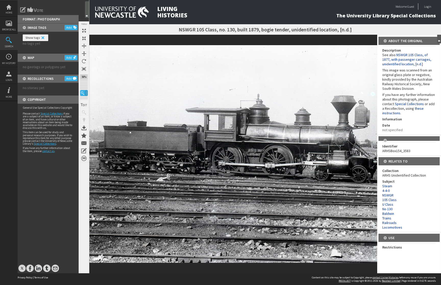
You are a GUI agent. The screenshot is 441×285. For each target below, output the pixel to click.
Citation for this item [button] (84, 158)
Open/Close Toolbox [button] (87, 9)
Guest (410, 6)
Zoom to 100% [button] (84, 69)
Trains (386, 218)
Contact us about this (84, 143)
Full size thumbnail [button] (84, 30)
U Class (387, 204)
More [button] (9, 96)
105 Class (389, 199)
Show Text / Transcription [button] (84, 105)
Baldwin (388, 213)
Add (69, 27)
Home (9, 12)
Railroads (389, 222)
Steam (387, 186)
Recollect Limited (391, 280)
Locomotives (392, 227)
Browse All (9, 29)
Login (9, 80)
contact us (48, 151)
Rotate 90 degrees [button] (84, 61)
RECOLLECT (345, 280)
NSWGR (388, 195)
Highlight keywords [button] (84, 120)
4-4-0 (386, 190)
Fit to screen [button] (84, 38)
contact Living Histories (385, 277)
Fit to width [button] (84, 46)
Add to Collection (84, 135)
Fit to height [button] (84, 53)
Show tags (33, 38)
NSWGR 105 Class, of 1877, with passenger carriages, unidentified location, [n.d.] (406, 59)
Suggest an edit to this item (23, 10)
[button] (84, 93)
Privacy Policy (25, 277)
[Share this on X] (22, 265)
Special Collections (51, 113)
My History (9, 63)
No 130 (387, 209)
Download (84, 128)
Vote (35, 10)
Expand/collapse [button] (439, 39)
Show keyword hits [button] (84, 112)
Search (9, 46)
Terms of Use (41, 277)
